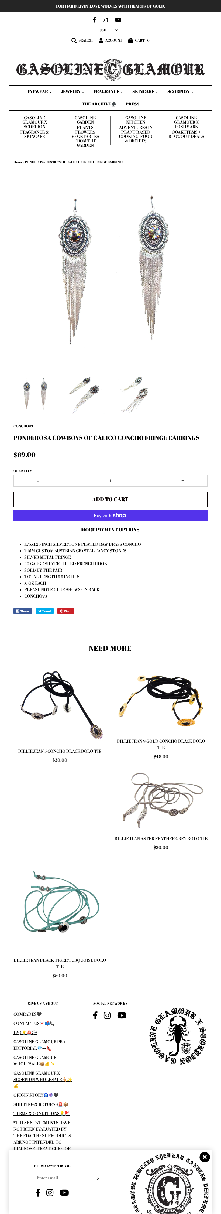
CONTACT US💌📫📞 (34, 1023)
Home (18, 162)
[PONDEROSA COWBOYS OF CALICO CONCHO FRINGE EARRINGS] (34, 393)
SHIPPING (23, 1104)
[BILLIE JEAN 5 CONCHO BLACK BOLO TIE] (59, 706)
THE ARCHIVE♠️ (99, 104)
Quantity (22, 471)
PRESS (133, 104)
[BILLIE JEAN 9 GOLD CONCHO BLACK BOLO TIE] (161, 701)
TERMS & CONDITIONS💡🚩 (41, 1113)
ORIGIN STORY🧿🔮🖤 (36, 1095)
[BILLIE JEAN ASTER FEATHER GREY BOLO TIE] (161, 799)
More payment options (110, 529)
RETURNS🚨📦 (53, 1104)
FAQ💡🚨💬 (25, 1032)
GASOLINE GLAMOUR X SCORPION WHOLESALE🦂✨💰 (42, 1080)
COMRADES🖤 (27, 1014)
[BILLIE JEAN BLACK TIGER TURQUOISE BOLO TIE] (59, 905)
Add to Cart (110, 499)
